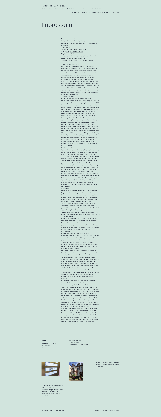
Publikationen (106, 12)
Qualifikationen (96, 12)
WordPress (116, 410)
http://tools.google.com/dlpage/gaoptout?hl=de (75, 306)
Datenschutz (115, 12)
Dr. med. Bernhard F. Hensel (53, 6)
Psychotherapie (85, 12)
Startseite (74, 12)
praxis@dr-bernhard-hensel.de (74, 51)
